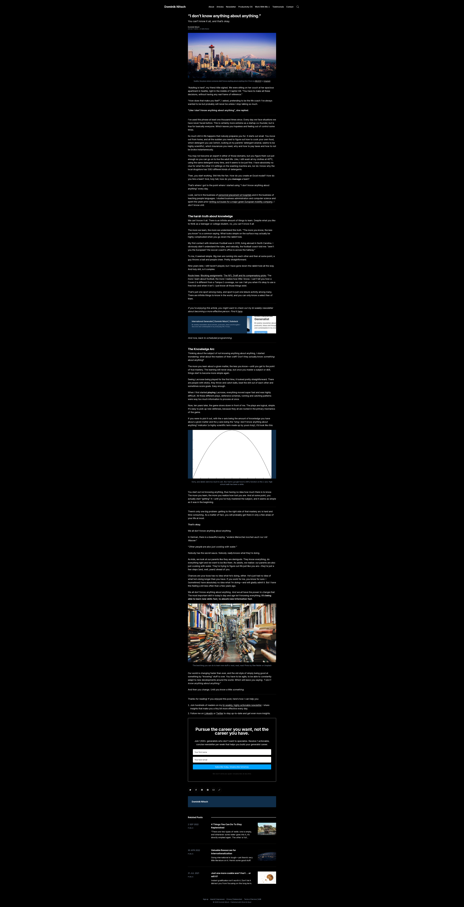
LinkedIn (208, 713)
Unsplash (267, 81)
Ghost (243, 902)
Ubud (249, 902)
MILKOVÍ (258, 81)
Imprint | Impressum (217, 899)
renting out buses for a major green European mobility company (240, 201)
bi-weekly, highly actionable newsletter (242, 705)
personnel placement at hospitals (235, 195)
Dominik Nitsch (175, 6)
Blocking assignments (211, 275)
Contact (289, 7)
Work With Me (261, 7)
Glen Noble (256, 665)
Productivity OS (245, 7)
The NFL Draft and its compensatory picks (245, 275)
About (211, 7)
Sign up (205, 899)
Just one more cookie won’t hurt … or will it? (231, 875)
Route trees (193, 275)
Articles (220, 7)
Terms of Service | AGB (252, 899)
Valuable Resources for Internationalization (223, 852)
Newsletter (231, 7)
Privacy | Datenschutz (234, 899)
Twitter (219, 713)
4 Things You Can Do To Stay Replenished (226, 826)
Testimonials (278, 7)
